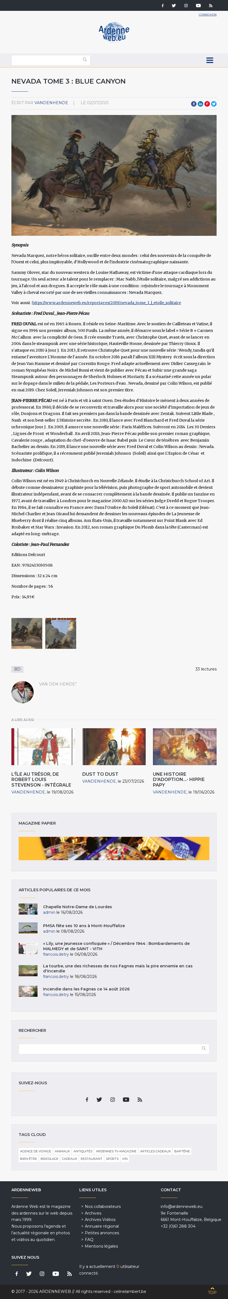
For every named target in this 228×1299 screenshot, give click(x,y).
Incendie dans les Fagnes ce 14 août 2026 (86, 989)
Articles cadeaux (155, 1151)
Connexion (208, 14)
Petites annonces (102, 1232)
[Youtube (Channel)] (198, 6)
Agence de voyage (35, 1151)
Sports (112, 1159)
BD (17, 669)
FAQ (89, 1239)
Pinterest (207, 104)
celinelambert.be (130, 1291)
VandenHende (51, 102)
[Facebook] (162, 6)
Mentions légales (101, 1246)
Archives (93, 1213)
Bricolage (49, 1159)
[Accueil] (114, 41)
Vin (125, 1159)
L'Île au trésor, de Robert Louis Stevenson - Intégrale (41, 779)
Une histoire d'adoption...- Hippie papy (179, 779)
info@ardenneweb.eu (181, 1206)
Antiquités (82, 1151)
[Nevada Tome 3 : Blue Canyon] (26, 633)
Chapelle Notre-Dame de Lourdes (77, 906)
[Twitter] (174, 6)
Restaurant (91, 1159)
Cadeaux (69, 1159)
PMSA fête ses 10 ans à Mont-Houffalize (84, 925)
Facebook (194, 104)
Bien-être (28, 1159)
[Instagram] (186, 6)
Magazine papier (114, 848)
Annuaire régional (102, 1226)
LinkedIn (200, 104)
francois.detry (56, 954)
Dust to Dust (100, 774)
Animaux (62, 1151)
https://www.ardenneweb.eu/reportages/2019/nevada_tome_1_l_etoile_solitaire (106, 302)
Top (212, 1292)
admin (49, 912)
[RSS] (210, 6)
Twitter (214, 104)
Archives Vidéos (100, 1219)
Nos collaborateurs (103, 1206)
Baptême (182, 1151)
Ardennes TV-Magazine (116, 1151)
